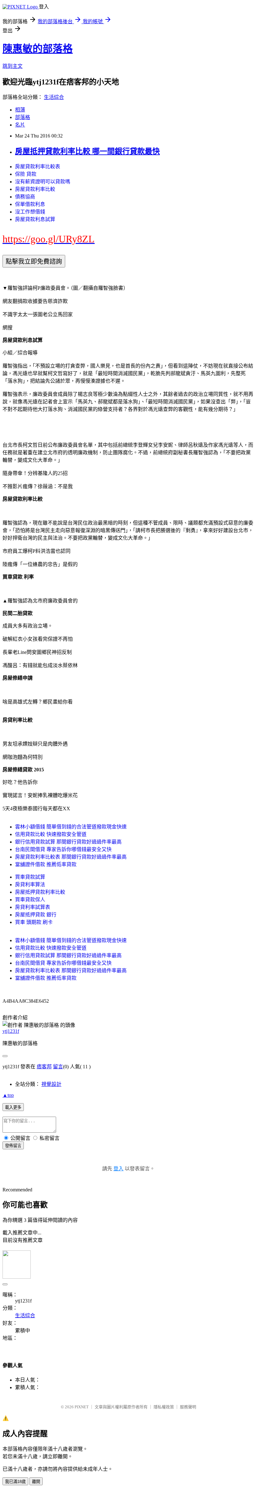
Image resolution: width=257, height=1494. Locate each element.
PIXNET (82, 1407)
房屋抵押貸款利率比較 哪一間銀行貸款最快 (87, 151)
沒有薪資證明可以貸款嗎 (42, 181)
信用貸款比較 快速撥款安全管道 (51, 834)
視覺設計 (51, 1084)
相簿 (20, 109)
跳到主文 (13, 66)
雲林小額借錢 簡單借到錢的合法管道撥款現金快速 (71, 826)
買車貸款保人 (30, 899)
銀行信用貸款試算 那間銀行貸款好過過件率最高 (68, 841)
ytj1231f (11, 1031)
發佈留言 (13, 1145)
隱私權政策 (164, 1407)
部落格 (22, 117)
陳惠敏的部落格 (38, 48)
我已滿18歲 (15, 1481)
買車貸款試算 (30, 877)
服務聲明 (188, 1407)
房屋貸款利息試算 (35, 219)
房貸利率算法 (30, 884)
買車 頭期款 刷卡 (34, 922)
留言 (58, 1066)
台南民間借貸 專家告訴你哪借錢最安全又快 (63, 849)
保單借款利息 (30, 204)
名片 (20, 124)
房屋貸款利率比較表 (37, 166)
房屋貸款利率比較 (35, 189)
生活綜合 (54, 97)
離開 (36, 1481)
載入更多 (13, 1107)
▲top (8, 1095)
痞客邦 (44, 1066)
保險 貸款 (25, 174)
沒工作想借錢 (30, 211)
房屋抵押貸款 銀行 (35, 914)
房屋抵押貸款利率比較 (40, 892)
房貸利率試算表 (32, 907)
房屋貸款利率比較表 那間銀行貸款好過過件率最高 (71, 857)
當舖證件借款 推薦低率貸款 (45, 864)
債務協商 (25, 196)
